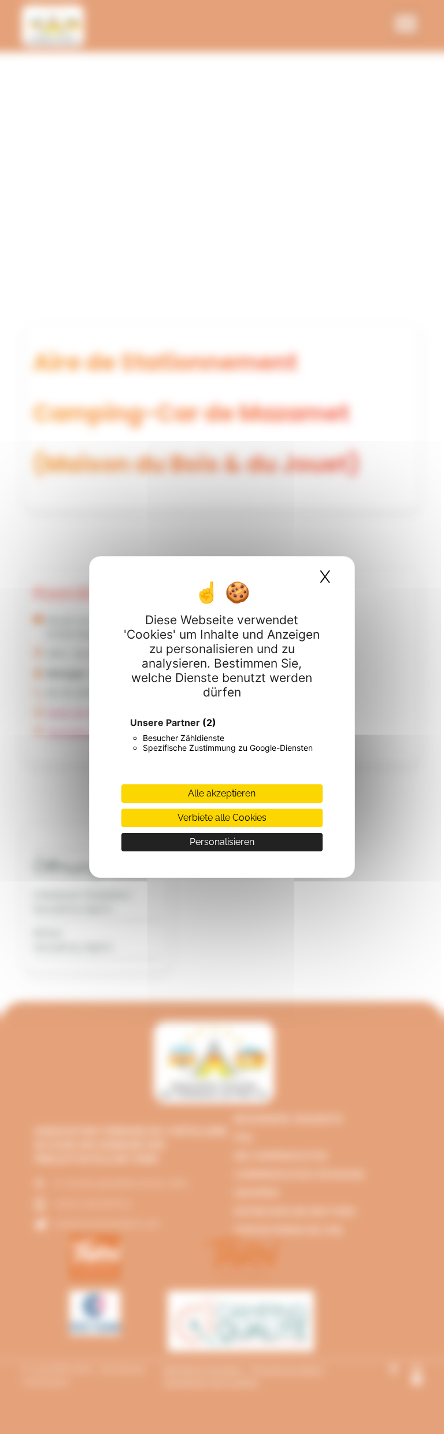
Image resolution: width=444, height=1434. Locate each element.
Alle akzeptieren (222, 793)
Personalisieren (222, 841)
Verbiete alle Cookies (222, 817)
